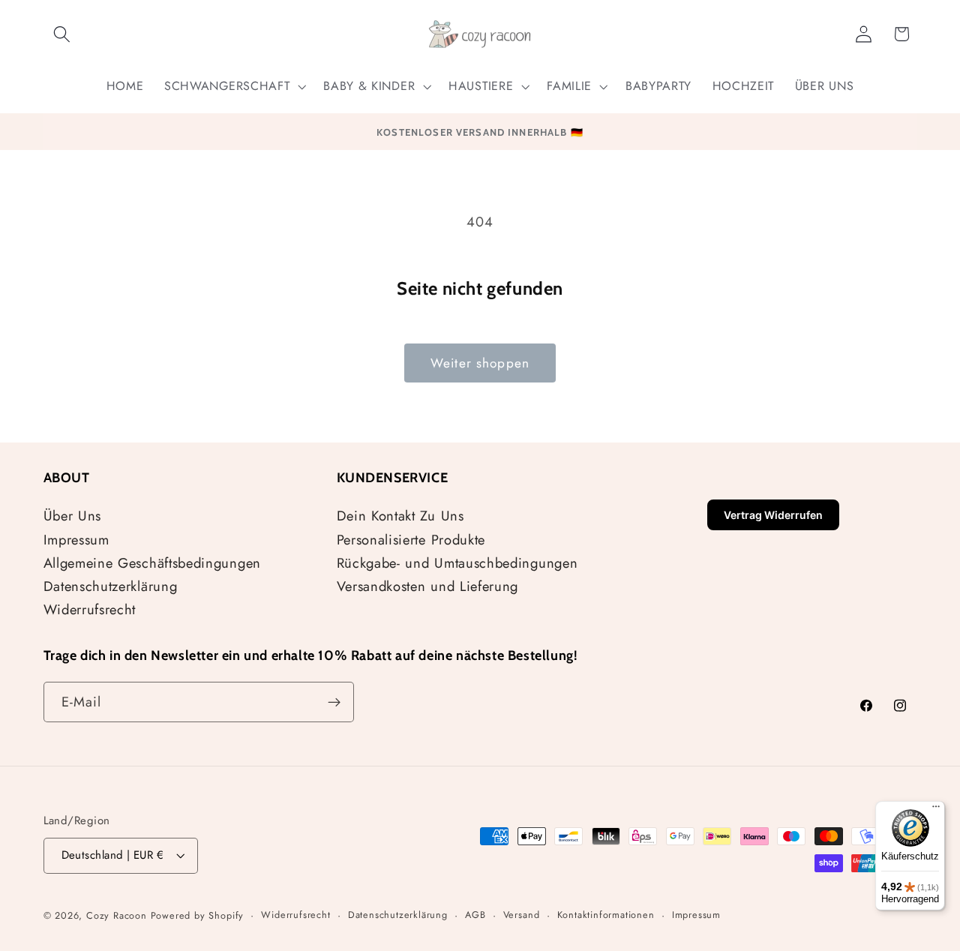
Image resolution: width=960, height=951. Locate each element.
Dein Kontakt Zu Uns (400, 516)
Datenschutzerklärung (111, 586)
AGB (475, 915)
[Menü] (936, 810)
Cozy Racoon (116, 915)
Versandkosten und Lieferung (428, 586)
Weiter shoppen (480, 363)
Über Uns (73, 516)
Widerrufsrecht (90, 609)
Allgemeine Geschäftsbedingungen (152, 563)
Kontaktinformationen (606, 915)
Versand (521, 915)
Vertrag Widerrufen (773, 514)
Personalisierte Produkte (411, 540)
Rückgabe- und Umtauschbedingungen (457, 563)
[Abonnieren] (334, 702)
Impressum (77, 540)
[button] (63, 34)
